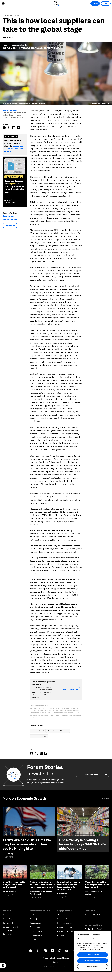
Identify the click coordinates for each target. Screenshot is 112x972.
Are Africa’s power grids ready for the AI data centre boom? (14, 884)
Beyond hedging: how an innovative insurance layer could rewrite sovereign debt (68, 885)
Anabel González (10, 110)
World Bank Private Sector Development (28, 47)
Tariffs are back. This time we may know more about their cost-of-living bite (27, 844)
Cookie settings (92, 966)
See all (105, 798)
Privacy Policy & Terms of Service (56, 958)
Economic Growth (12, 15)
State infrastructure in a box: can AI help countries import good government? (42, 884)
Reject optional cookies (93, 960)
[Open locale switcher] (3, 965)
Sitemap (56, 962)
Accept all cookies (92, 955)
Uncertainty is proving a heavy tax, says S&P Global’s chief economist (82, 844)
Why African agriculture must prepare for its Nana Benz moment (97, 884)
